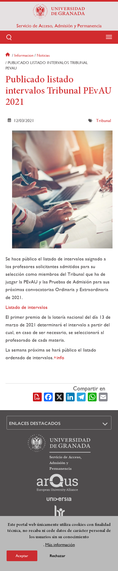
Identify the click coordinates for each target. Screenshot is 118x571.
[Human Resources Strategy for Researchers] (59, 513)
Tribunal (103, 120)
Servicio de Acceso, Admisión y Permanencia (59, 25)
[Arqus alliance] (57, 482)
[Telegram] (81, 396)
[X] (59, 396)
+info (59, 357)
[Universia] (59, 499)
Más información (60, 544)
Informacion (23, 55)
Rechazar (57, 555)
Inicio (8, 55)
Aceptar (22, 555)
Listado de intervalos (26, 307)
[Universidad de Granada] (59, 11)
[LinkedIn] (70, 396)
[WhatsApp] (92, 396)
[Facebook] (48, 396)
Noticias (43, 55)
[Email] (103, 396)
